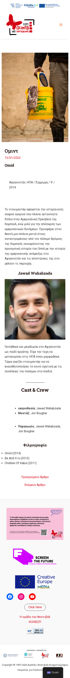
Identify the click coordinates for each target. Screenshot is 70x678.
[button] (35, 607)
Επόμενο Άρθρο (34, 484)
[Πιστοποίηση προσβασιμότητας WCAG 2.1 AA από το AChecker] (35, 631)
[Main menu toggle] (61, 25)
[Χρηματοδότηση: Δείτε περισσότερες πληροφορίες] (35, 5)
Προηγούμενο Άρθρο (35, 477)
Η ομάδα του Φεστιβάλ (35, 617)
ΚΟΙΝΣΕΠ (35, 622)
